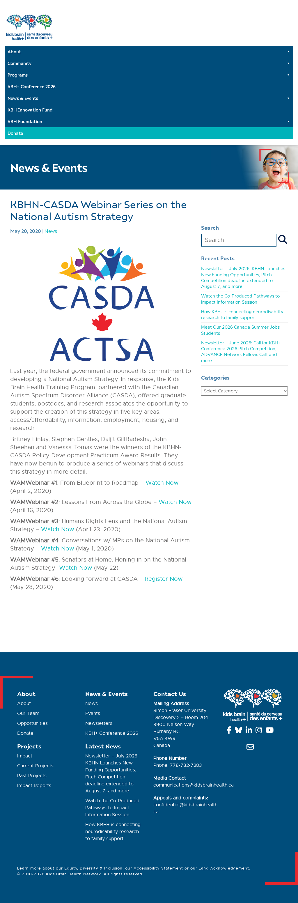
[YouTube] (270, 731)
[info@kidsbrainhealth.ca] (251, 748)
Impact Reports (34, 786)
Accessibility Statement (158, 868)
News (51, 231)
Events (92, 713)
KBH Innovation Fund (30, 109)
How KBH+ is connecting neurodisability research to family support (113, 832)
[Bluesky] (239, 731)
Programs (18, 74)
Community (19, 63)
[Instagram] (260, 731)
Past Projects (32, 776)
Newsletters (98, 723)
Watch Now (162, 482)
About (14, 51)
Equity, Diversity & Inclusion (93, 868)
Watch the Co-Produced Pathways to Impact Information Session (112, 808)
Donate (15, 133)
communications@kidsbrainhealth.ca (193, 785)
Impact (24, 756)
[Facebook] (230, 731)
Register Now (164, 578)
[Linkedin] (250, 731)
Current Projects (35, 766)
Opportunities (32, 723)
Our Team (28, 713)
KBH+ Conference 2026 (32, 86)
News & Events (23, 98)
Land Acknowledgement (224, 868)
